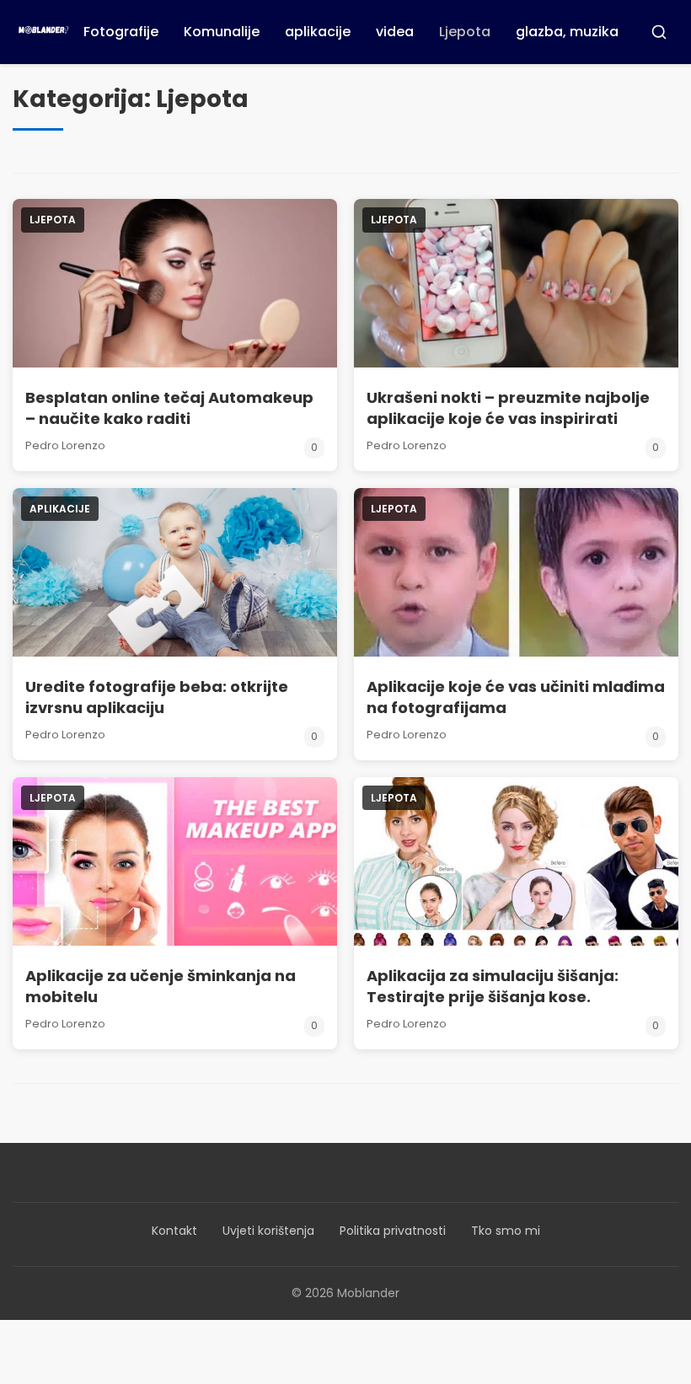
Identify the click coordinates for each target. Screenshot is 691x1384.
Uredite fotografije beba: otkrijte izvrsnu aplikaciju (156, 697)
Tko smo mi (505, 1230)
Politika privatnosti (393, 1230)
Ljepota (464, 31)
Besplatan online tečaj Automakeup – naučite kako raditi (169, 408)
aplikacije (318, 31)
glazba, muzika (567, 31)
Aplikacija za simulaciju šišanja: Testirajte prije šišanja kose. (493, 986)
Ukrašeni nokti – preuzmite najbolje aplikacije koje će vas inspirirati (508, 408)
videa (395, 31)
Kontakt (174, 1230)
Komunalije (222, 31)
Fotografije (120, 31)
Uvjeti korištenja (268, 1230)
